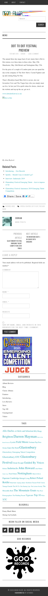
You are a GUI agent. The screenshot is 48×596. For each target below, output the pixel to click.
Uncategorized (7, 413)
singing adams (21, 483)
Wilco (43, 495)
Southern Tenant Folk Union (35, 482)
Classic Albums (7, 390)
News (13, 206)
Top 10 (37, 495)
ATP (15, 431)
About (14, 2)
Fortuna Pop (33, 442)
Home (6, 2)
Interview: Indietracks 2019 (15, 178)
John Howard (26, 468)
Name (5, 292)
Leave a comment (33, 54)
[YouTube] (17, 530)
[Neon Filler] (24, 13)
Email (5, 302)
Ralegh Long (25, 478)
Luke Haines (38, 468)
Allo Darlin (8, 430)
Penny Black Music (9, 511)
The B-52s (16, 486)
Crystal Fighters (25, 206)
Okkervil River (36, 474)
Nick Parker (13, 473)
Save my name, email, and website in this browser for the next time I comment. (21, 326)
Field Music (22, 442)
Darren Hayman (25, 436)
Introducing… (7, 398)
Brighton (7, 436)
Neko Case (5, 474)
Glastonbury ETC (11, 456)
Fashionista (19, 593)
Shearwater (13, 483)
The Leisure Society (36, 486)
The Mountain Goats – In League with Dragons (33, 239)
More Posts (20, 222)
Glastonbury (27, 447)
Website (6, 312)
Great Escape (18, 462)
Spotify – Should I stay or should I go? (19, 175)
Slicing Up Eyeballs (9, 515)
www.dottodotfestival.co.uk (12, 93)
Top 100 (5, 409)
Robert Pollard (36, 478)
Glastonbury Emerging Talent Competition (18, 452)
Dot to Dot (35, 206)
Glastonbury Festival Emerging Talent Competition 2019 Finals (14, 244)
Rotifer (6, 482)
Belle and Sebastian (25, 431)
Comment (6, 270)
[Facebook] (11, 530)
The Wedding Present (19, 495)
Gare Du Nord (13, 447)
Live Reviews (7, 401)
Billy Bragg (38, 431)
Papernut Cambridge (10, 478)
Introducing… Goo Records (15, 171)
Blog (4, 387)
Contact (22, 2)
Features (8, 206)
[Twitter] (4, 530)
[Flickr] (23, 530)
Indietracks (13, 468)
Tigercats (29, 495)
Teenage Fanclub (7, 486)
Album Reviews (8, 383)
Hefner (4, 468)
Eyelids (12, 442)
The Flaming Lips (25, 486)
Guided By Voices (34, 462)
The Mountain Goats (25, 490)
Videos (4, 416)
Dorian (23, 54)
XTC (4, 499)
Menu (4, 35)
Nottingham (24, 473)
